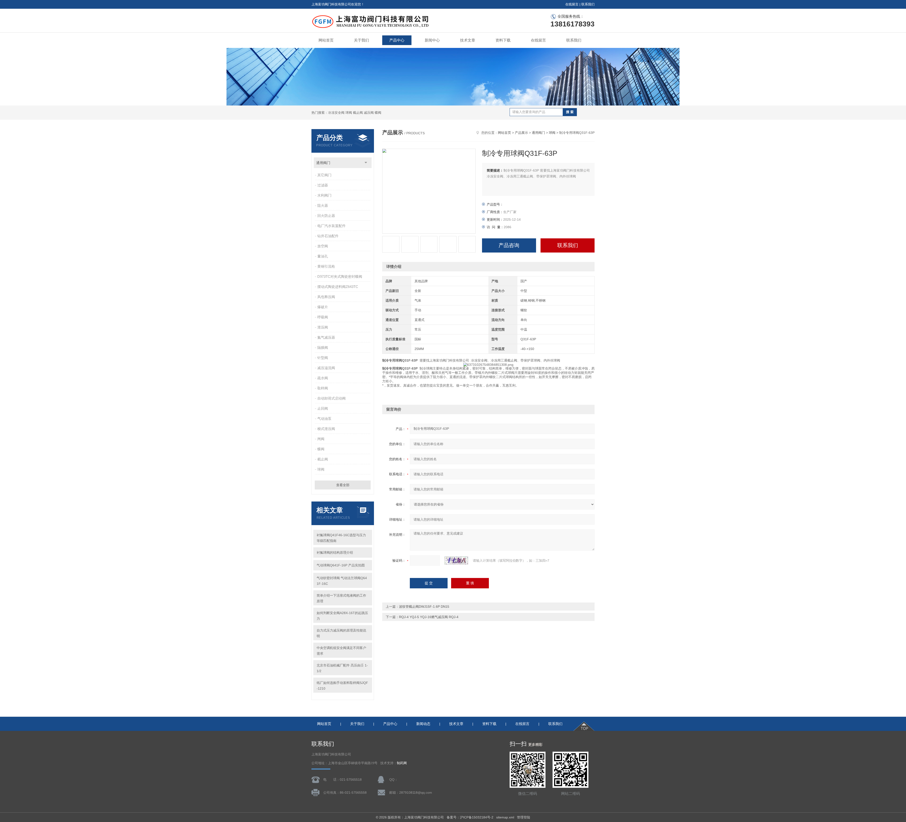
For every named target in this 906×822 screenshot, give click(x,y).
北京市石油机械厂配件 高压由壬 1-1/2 (342, 668)
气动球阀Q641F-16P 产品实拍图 (341, 565)
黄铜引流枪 (326, 266)
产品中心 (396, 40)
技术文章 (467, 40)
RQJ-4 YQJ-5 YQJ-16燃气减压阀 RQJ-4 (428, 617)
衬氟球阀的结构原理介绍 (335, 552)
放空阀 (322, 246)
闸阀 (320, 439)
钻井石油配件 (328, 236)
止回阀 (322, 408)
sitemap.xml (505, 817)
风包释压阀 (326, 297)
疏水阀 (322, 378)
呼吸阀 (322, 317)
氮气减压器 (326, 337)
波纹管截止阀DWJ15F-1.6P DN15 (424, 606)
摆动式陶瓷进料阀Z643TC (337, 287)
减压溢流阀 (326, 368)
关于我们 (361, 40)
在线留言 (572, 4)
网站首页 (326, 40)
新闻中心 (432, 40)
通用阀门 (323, 163)
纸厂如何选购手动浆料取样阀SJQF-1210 (342, 685)
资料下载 (503, 40)
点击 (366, 162)
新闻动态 (423, 724)
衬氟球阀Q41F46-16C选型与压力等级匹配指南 (341, 538)
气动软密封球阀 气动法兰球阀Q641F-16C (342, 581)
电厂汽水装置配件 (331, 226)
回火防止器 (326, 216)
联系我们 (588, 4)
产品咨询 (509, 245)
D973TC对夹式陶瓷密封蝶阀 (339, 276)
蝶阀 (320, 449)
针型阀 (322, 358)
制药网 (402, 763)
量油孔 (322, 256)
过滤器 (322, 185)
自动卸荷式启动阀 (331, 398)
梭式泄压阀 (326, 429)
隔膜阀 (322, 348)
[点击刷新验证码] (456, 560)
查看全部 (342, 485)
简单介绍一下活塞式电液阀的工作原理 (341, 598)
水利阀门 (324, 195)
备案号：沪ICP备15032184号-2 (470, 817)
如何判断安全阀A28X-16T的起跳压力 (342, 615)
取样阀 (322, 388)
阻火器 (322, 205)
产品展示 (521, 133)
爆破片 (322, 307)
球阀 (320, 469)
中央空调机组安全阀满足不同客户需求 (341, 650)
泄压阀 (322, 327)
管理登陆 (523, 817)
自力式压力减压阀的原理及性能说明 (341, 633)
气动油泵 (324, 419)
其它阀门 (324, 175)
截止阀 (322, 459)
